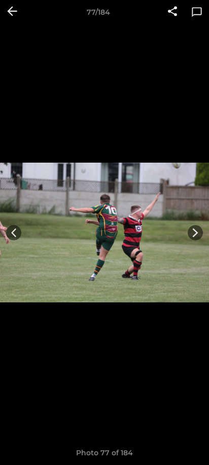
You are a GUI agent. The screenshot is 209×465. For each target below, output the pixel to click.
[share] (172, 12)
